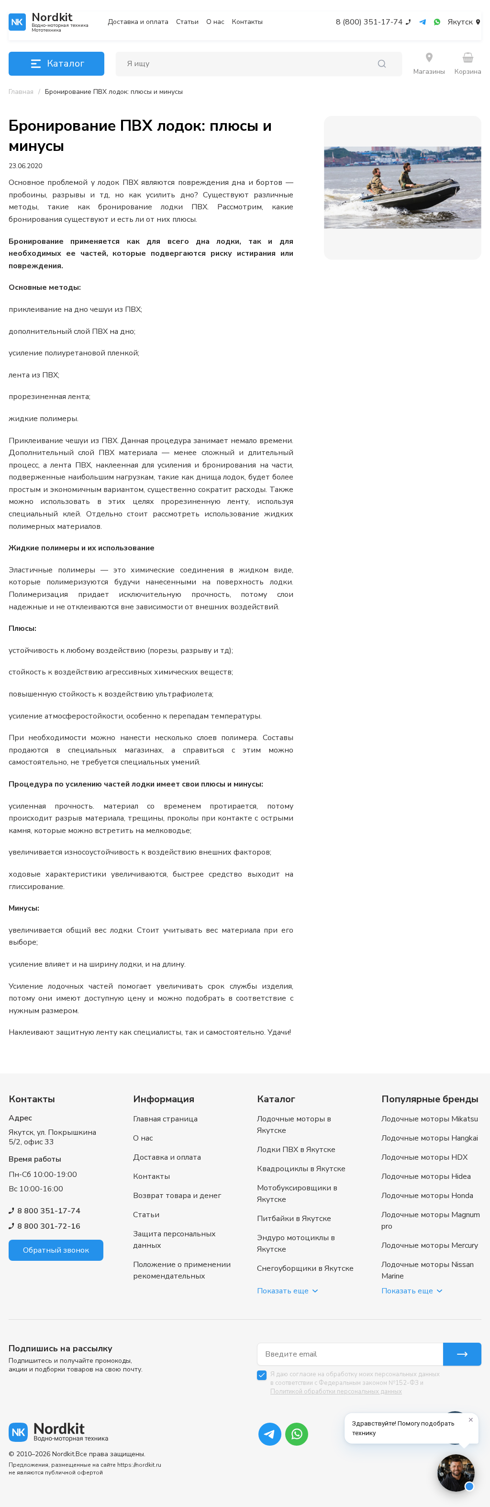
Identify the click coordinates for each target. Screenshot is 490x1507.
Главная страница (165, 1119)
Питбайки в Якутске (294, 1218)
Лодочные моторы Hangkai (429, 1138)
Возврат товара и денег (177, 1195)
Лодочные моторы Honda (427, 1195)
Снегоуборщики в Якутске (305, 1268)
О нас (215, 22)
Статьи (187, 22)
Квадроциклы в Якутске (301, 1169)
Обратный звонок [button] (56, 1250)
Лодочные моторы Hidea (426, 1176)
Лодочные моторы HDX (424, 1157)
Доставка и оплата (138, 22)
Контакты (247, 22)
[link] (114, 92)
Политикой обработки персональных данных (336, 1391)
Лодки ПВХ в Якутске (296, 1149)
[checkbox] (262, 1375)
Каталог (65, 63)
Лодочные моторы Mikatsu (429, 1119)
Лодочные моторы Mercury (429, 1245)
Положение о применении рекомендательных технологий (182, 1276)
